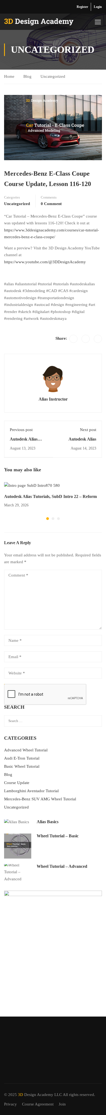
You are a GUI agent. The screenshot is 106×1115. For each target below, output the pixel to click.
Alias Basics (47, 821)
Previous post (21, 430)
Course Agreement (38, 1104)
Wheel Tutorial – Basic (58, 836)
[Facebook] (73, 339)
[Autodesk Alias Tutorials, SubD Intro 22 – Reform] (32, 485)
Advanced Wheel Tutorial (26, 750)
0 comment (51, 204)
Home (9, 76)
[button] (47, 518)
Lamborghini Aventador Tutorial (31, 791)
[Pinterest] (98, 339)
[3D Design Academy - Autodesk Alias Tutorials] (38, 22)
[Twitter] (86, 339)
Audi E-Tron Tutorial (21, 758)
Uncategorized (52, 76)
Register (82, 7)
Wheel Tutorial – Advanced (62, 866)
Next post (88, 430)
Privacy (10, 1104)
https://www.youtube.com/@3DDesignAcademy (45, 262)
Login (98, 7)
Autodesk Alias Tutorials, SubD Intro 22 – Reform (50, 496)
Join (62, 1104)
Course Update (16, 782)
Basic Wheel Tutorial (21, 766)
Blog (27, 76)
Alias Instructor (53, 399)
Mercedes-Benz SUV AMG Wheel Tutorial (40, 799)
